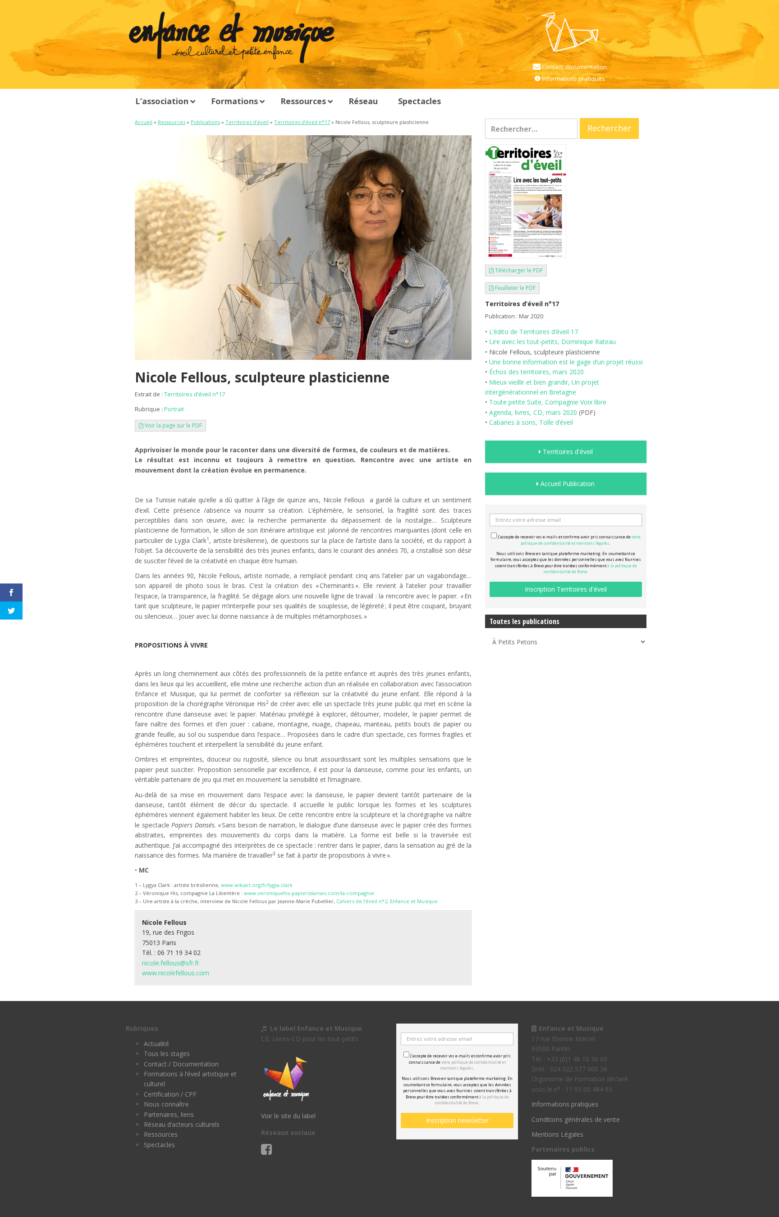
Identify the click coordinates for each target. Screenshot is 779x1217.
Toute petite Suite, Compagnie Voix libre (547, 402)
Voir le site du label (288, 1115)
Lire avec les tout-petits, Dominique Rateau (552, 341)
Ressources (171, 122)
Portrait (174, 409)
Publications (205, 122)
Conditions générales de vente (576, 1119)
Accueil (143, 122)
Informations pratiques (573, 78)
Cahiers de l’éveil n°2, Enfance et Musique (387, 901)
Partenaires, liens (169, 1114)
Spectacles (159, 1144)
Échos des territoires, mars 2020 (536, 371)
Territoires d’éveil (247, 122)
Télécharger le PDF (518, 270)
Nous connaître (166, 1104)
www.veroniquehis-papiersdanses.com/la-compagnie (309, 893)
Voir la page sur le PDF (172, 425)
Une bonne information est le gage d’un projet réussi (566, 362)
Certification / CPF (170, 1094)
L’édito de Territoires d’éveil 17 (533, 331)
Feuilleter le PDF (515, 288)
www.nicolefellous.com (175, 973)
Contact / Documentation (181, 1064)
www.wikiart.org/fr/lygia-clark (257, 885)
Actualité (156, 1043)
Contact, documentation (574, 67)
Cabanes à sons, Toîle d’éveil (531, 422)
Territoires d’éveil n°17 (302, 122)
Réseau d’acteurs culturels (182, 1124)
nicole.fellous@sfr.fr (170, 963)
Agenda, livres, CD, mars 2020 (533, 412)
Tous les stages (167, 1053)
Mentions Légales (557, 1134)
